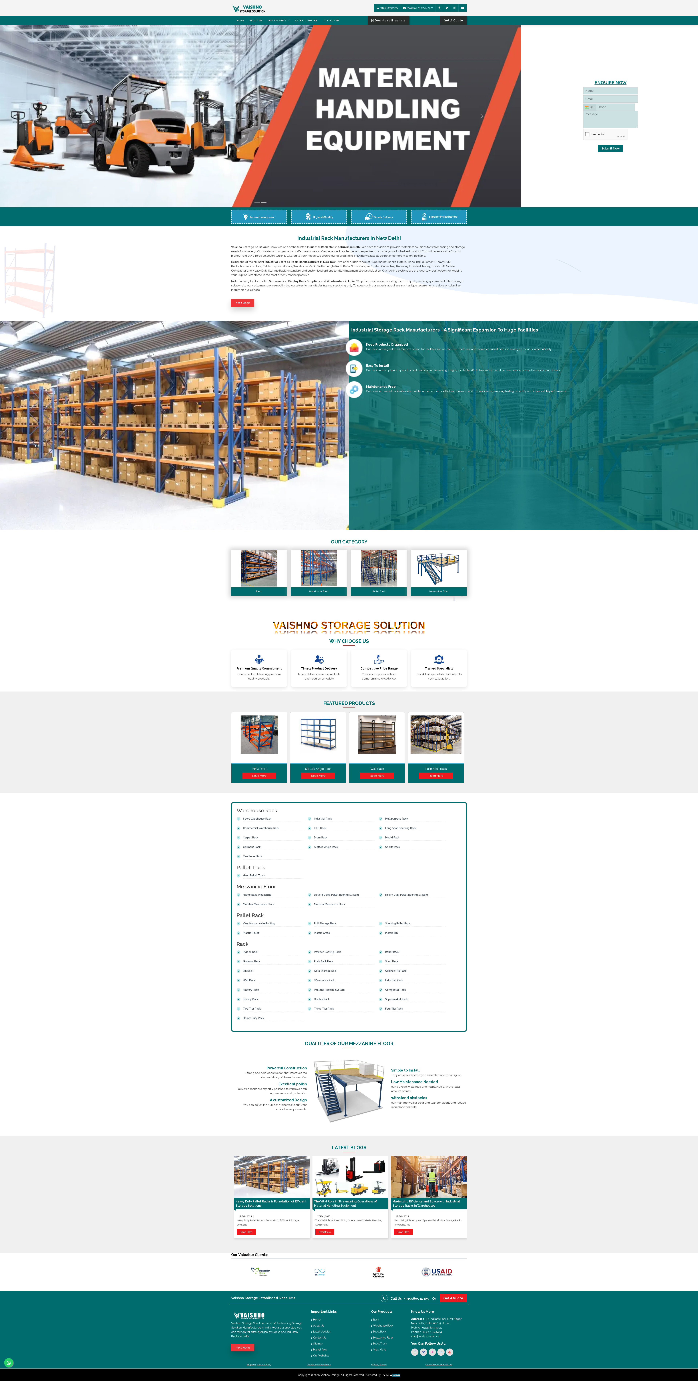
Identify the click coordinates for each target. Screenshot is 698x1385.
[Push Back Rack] (436, 739)
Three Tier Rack (324, 1008)
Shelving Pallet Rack (397, 923)
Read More (243, 303)
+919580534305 (388, 8)
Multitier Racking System (329, 989)
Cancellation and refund (439, 1364)
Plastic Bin (391, 932)
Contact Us (331, 20)
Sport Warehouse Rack (257, 818)
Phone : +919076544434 (426, 1332)
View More (379, 1349)
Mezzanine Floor (382, 1337)
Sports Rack (392, 847)
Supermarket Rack (396, 999)
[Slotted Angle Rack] (318, 739)
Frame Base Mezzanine (257, 894)
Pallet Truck (379, 1343)
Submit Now (610, 148)
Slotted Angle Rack (318, 768)
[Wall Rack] (377, 739)
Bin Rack (248, 970)
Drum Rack (320, 837)
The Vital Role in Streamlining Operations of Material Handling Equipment (345, 1203)
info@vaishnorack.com (419, 8)
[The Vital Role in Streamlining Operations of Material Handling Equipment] (350, 1177)
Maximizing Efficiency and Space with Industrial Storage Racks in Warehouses (426, 1203)
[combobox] (589, 107)
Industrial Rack (323, 818)
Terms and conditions (319, 1364)
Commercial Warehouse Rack (261, 828)
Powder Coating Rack (327, 952)
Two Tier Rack (252, 1008)
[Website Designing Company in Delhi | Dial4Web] (391, 1375)
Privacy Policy (379, 1364)
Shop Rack (391, 961)
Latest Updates (306, 20)
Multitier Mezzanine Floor (258, 904)
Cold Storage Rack (325, 970)
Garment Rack (251, 847)
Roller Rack (392, 952)
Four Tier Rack (394, 1008)
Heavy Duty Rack (253, 1018)
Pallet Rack (379, 1331)
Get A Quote (453, 1298)
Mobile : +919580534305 (426, 1327)
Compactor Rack (395, 989)
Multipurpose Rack (396, 818)
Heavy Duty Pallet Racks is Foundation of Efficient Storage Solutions (271, 1203)
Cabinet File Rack (395, 970)
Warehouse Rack (324, 980)
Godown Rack (251, 961)
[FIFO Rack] (259, 739)
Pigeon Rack (250, 952)
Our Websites (320, 1355)
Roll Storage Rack (325, 923)
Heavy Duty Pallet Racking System (406, 894)
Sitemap (317, 1343)
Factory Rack (251, 989)
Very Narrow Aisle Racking (259, 923)
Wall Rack (377, 768)
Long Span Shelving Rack (400, 828)
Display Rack (322, 999)
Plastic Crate (322, 932)
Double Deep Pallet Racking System (336, 894)
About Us (255, 20)
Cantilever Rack (252, 856)
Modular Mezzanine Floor (329, 904)
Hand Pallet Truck (254, 875)
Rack (375, 1319)
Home (240, 20)
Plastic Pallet (251, 932)
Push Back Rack (436, 768)
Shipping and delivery (259, 1364)
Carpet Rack (250, 837)
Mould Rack (392, 837)
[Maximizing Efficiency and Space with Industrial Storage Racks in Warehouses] (429, 1177)
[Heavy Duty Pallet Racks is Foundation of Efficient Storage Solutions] (272, 1177)
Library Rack (250, 999)
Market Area (319, 1349)
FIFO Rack (259, 768)
